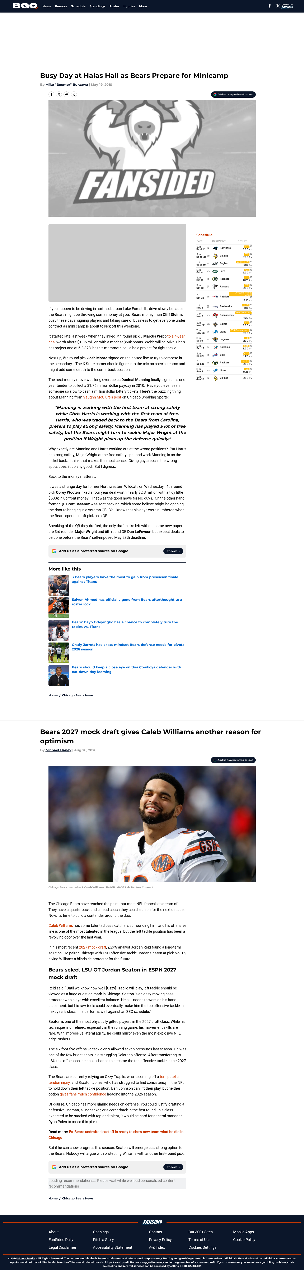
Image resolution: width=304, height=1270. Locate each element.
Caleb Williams (60, 925)
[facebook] (270, 6)
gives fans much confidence (83, 1094)
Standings (97, 6)
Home (53, 695)
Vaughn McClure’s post (102, 397)
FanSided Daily (61, 1239)
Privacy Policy (160, 1239)
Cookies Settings (202, 1247)
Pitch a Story (103, 1239)
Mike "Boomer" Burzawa (67, 85)
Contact (155, 1232)
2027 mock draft (92, 947)
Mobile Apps (243, 1232)
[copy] (74, 94)
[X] (278, 6)
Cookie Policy (244, 1239)
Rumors (61, 6)
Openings (101, 1232)
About (54, 1232)
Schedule (78, 6)
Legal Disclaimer (62, 1247)
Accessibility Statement (112, 1247)
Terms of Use (199, 1239)
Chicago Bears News (77, 695)
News (46, 6)
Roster (114, 6)
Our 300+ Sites (200, 1232)
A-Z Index (157, 1247)
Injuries (129, 6)
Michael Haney (58, 750)
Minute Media (26, 1258)
